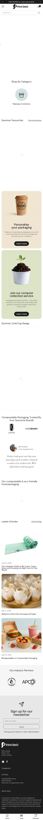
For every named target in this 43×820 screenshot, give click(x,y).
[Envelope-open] (3, 761)
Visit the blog (36, 521)
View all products (34, 120)
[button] (39, 7)
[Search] (38, 13)
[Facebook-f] (7, 761)
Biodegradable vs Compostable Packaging (19, 658)
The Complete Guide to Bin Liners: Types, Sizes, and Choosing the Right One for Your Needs (20, 568)
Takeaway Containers (22, 104)
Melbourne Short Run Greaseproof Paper (19, 614)
